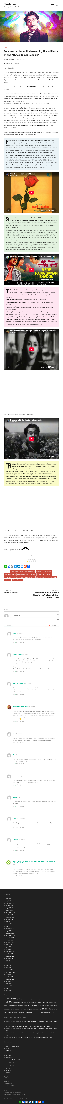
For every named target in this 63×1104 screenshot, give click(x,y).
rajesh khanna (52, 577)
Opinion (8, 1068)
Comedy (25, 998)
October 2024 (9, 914)
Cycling (25, 1002)
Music (10, 1065)
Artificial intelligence (12, 1046)
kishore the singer (22, 574)
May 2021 (8, 965)
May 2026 (8, 901)
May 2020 (8, 988)
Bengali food (11, 999)
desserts (28, 1002)
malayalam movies (9, 1009)
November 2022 (10, 937)
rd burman (8, 580)
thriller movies (16, 1012)
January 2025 (9, 910)
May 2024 (8, 926)
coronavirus (42, 998)
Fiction (8, 1050)
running (54, 1009)
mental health (22, 1009)
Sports (7, 1070)
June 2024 (9, 924)
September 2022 (10, 942)
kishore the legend (10, 574)
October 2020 (9, 976)
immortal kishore (30, 571)
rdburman (19, 580)
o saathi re (33, 574)
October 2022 (9, 940)
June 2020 (9, 986)
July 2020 (8, 983)
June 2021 (8, 963)
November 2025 (10, 903)
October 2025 (9, 905)
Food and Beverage (11, 1053)
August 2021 (9, 958)
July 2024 (8, 921)
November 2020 (10, 974)
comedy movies (32, 999)
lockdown (47, 1005)
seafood (7, 1012)
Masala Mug (10, 4)
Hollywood (25, 1005)
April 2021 (8, 967)
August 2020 (9, 981)
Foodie (9, 1005)
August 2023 (9, 931)
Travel (7, 1072)
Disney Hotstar (33, 1002)
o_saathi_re (40, 574)
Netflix (28, 1009)
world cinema (53, 1012)
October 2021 (9, 954)
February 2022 (10, 951)
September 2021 (10, 956)
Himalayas (20, 1005)
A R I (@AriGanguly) (19, 683)
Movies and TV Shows (12, 1060)
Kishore (38, 571)
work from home (45, 1012)
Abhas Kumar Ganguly (17, 571)
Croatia (22, 1002)
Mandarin (16, 1009)
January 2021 (9, 970)
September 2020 (10, 979)
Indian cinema (40, 1005)
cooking (38, 998)
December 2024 (10, 912)
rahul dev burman (41, 577)
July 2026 (8, 898)
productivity (31, 1009)
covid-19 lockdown (48, 998)
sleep (11, 1012)
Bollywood (22, 998)
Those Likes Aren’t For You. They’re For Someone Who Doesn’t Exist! (31, 1026)
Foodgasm (6, 1005)
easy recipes (50, 1002)
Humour (8, 1055)
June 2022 (9, 944)
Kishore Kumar (47, 571)
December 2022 (10, 935)
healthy (15, 1005)
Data (7, 1048)
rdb (13, 580)
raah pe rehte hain (18, 577)
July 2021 (8, 960)
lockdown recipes (53, 1005)
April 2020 (8, 990)
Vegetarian (34, 1012)
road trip (46, 1008)
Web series (39, 1012)
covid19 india (15, 1002)
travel (22, 1012)
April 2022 (8, 947)
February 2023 (10, 933)
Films (5, 47)
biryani (18, 999)
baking (5, 998)
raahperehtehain (30, 577)
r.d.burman (8, 577)
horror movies (32, 1005)
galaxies (12, 1005)
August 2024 (9, 919)
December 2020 (10, 972)
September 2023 (10, 928)
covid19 (7, 1002)
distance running (42, 1002)
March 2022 (9, 949)
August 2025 (9, 908)
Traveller (28, 1012)
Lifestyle (8, 1057)
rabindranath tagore (38, 1009)
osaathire (48, 574)
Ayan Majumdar (9, 59)
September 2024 (10, 917)
